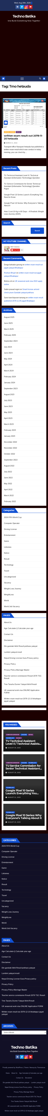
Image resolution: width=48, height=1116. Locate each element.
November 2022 (10, 448)
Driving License (10, 132)
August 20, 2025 (14, 822)
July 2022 (8, 472)
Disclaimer (8, 640)
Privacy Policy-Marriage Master (16, 670)
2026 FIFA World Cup (13, 517)
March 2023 (9, 424)
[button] (40, 78)
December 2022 (10, 442)
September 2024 (11, 341)
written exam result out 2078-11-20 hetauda (23, 137)
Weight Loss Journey (12, 589)
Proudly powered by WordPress (13, 1067)
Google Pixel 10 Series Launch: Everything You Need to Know (21, 793)
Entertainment (9, 535)
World (6, 601)
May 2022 (8, 484)
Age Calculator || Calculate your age (18, 628)
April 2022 (8, 490)
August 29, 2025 (14, 772)
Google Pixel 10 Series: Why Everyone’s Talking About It (24, 817)
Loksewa (7, 547)
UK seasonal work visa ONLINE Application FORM (22, 1006)
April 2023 (8, 418)
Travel (6, 571)
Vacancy (7, 583)
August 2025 (9, 317)
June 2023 (8, 406)
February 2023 (10, 430)
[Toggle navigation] (22, 78)
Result (18, 132)
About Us (8, 622)
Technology (8, 565)
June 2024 (8, 353)
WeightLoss (9, 595)
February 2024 (10, 377)
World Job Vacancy (12, 606)
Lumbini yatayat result (13, 652)
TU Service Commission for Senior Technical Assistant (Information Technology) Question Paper (22, 186)
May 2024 (8, 359)
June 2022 (8, 478)
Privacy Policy (10, 664)
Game (6, 541)
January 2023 (9, 436)
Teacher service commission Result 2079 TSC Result (23, 995)
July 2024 (8, 347)
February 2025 (10, 335)
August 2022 (9, 466)
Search (6, 223)
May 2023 (8, 412)
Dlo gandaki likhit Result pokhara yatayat (20, 646)
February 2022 (10, 501)
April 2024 (8, 365)
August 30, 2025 (14, 748)
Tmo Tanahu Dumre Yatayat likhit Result (20, 684)
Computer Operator (12, 523)
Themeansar (41, 1067)
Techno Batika (24, 16)
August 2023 (9, 394)
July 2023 (8, 400)
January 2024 (9, 383)
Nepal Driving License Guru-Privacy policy (21, 658)
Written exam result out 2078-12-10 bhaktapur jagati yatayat (24, 1111)
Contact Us (8, 634)
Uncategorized (10, 577)
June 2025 (8, 323)
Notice (6, 553)
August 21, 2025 (14, 797)
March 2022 (9, 495)
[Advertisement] (24, 50)
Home (8, 1073)
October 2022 (9, 454)
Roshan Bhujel (10, 273)
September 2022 (11, 460)
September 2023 (11, 388)
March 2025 (9, 329)
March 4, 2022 (11, 143)
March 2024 (9, 371)
